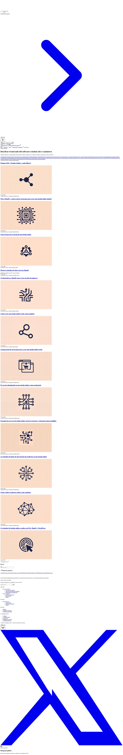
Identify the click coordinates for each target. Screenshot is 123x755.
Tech (10, 147)
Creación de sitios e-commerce (78, 156)
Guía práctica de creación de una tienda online (16, 234)
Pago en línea (61, 158)
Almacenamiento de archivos (8, 159)
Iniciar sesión (8, 596)
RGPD (105, 158)
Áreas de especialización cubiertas (12, 591)
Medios (4, 609)
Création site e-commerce (17, 147)
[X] (61, 745)
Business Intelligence (29, 156)
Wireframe (43, 159)
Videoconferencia (32, 159)
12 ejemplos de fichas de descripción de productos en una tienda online (24, 457)
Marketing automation (6, 158)
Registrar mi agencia (10, 594)
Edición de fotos (29, 158)
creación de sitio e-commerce (66, 156)
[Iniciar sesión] (10, 145)
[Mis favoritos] (8, 145)
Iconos (114, 156)
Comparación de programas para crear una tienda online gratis (21, 349)
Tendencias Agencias (7, 610)
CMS (41, 156)
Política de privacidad (7, 619)
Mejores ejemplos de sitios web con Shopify (15, 270)
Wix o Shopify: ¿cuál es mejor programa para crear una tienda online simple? (26, 199)
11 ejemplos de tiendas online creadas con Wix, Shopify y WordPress (23, 528)
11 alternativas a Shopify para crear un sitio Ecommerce (19, 278)
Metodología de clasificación (11, 592)
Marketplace (23, 158)
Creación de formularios (47, 156)
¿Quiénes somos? (6, 617)
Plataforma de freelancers (69, 158)
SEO (110, 158)
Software (5, 147)
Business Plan (37, 156)
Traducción (16, 159)
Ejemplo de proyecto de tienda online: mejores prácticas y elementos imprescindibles (28, 421)
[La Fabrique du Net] (4, 12)
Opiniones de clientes (21, 156)
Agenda (8, 156)
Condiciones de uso (7, 620)
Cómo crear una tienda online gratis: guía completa (17, 314)
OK (13, 584)
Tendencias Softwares (7, 611)
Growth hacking (105, 156)
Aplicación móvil (13, 156)
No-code (46, 158)
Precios (7, 597)
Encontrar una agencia (15, 145)
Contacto (5, 616)
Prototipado (93, 158)
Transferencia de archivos (23, 159)
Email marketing (88, 156)
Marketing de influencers (16, 158)
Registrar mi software (10, 603)
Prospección (88, 158)
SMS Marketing (114, 158)
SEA (108, 158)
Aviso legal (5, 618)
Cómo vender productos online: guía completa (16, 492)
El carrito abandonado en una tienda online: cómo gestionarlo (21, 385)
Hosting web (110, 156)
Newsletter (42, 158)
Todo (2, 156)
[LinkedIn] (1, 746)
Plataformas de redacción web (80, 158)
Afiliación (5, 156)
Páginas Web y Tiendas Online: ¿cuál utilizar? (16, 163)
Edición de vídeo (36, 158)
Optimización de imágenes (53, 158)
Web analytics (38, 159)
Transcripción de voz (100, 158)
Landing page (33, 573)
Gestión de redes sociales (96, 156)
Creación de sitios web (56, 156)
